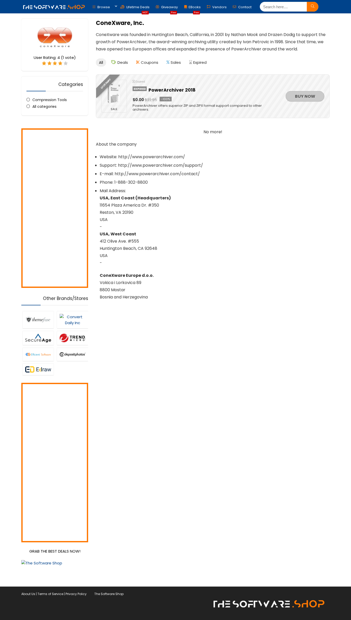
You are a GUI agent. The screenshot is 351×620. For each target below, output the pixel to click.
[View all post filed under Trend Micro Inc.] (72, 338)
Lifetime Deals (138, 8)
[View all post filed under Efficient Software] (38, 354)
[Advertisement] (55, 208)
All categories (44, 106)
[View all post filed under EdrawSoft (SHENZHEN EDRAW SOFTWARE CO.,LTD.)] (38, 369)
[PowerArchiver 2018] (114, 93)
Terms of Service (50, 594)
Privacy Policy (76, 594)
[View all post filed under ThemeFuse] (38, 319)
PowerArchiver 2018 (172, 90)
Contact (244, 7)
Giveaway (169, 8)
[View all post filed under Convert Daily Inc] (72, 319)
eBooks (195, 8)
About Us (28, 594)
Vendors (219, 7)
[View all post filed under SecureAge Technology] (38, 338)
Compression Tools (49, 99)
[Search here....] (312, 7)
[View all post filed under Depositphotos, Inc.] (72, 354)
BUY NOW (305, 96)
